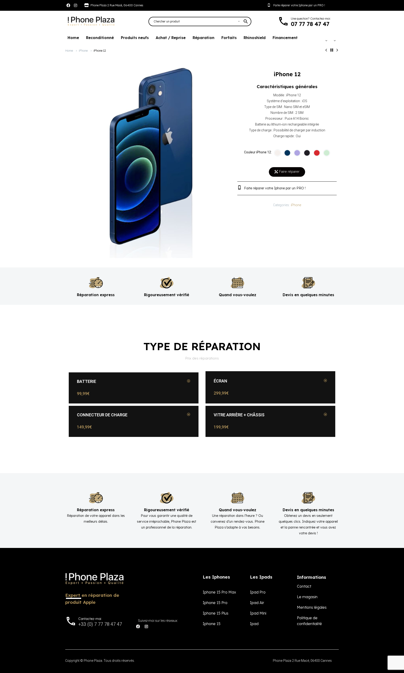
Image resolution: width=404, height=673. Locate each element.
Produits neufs (135, 37)
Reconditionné (100, 37)
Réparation (203, 37)
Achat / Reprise (171, 37)
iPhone (83, 50)
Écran (220, 380)
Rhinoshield (255, 37)
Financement (285, 37)
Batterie (86, 381)
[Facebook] (138, 626)
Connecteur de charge (102, 414)
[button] (133, 381)
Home (73, 37)
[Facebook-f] (68, 5)
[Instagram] (75, 5)
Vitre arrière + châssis (239, 414)
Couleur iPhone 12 (257, 152)
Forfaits (229, 37)
